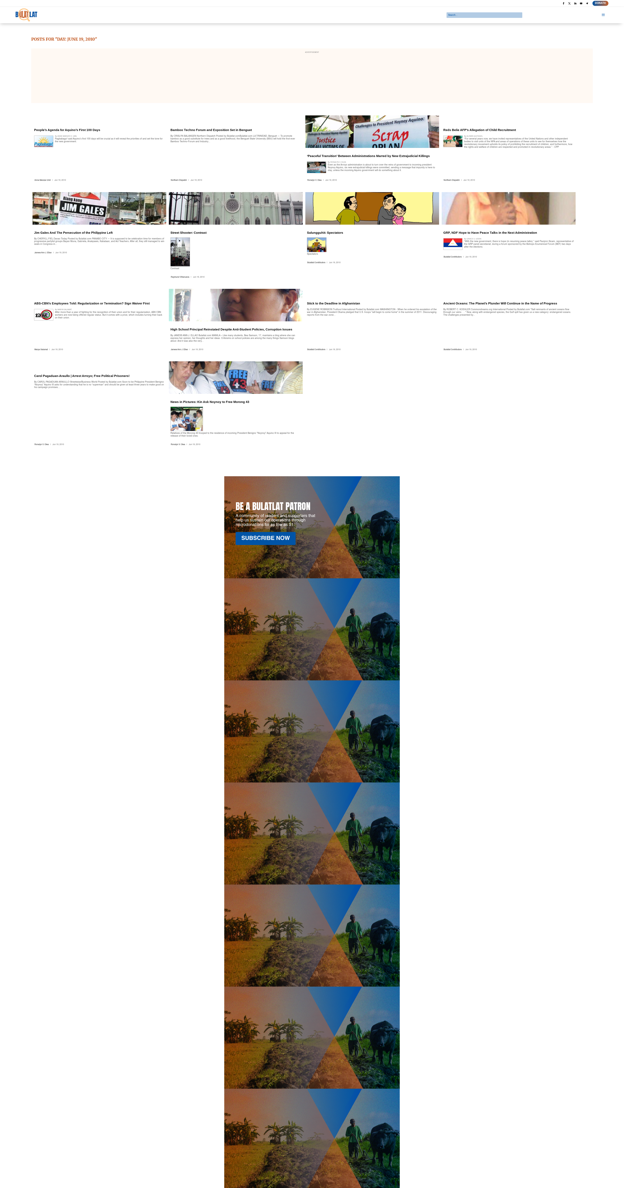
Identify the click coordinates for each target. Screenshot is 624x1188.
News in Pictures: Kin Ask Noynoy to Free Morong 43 (236, 404)
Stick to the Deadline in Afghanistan (372, 320)
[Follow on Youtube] (581, 3)
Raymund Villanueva (180, 277)
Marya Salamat (41, 350)
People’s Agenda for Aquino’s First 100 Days (99, 149)
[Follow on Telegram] (587, 3)
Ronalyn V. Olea (314, 180)
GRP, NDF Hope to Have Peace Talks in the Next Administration (508, 236)
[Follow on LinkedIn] (575, 3)
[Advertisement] (312, 78)
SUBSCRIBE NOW (265, 538)
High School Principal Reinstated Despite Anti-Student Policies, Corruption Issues (236, 320)
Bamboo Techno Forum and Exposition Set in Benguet (236, 149)
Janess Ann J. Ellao (43, 253)
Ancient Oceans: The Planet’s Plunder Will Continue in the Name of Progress (508, 320)
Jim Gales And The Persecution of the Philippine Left (99, 236)
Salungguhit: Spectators (372, 236)
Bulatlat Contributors (316, 263)
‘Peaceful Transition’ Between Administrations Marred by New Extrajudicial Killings (372, 149)
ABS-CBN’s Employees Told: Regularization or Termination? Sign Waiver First (99, 320)
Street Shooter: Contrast (236, 236)
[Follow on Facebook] (563, 3)
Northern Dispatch (179, 180)
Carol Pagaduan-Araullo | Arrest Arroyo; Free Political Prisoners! (99, 404)
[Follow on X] (569, 3)
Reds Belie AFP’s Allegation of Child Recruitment (508, 149)
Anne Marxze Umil (42, 180)
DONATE (600, 3)
